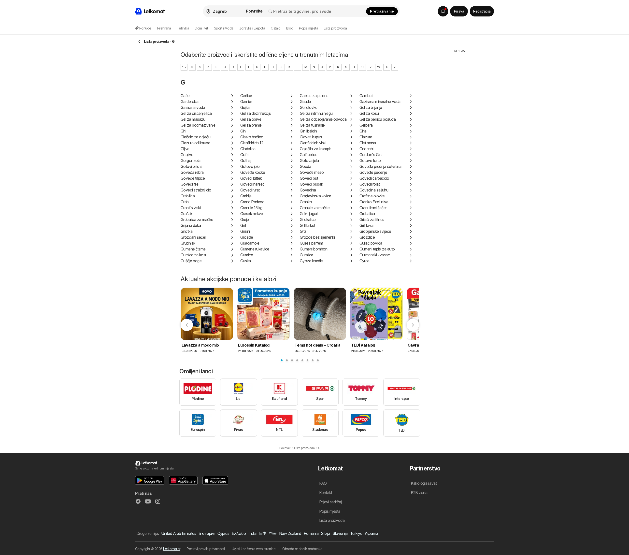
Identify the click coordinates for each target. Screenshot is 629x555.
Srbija (325, 533)
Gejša (245, 107)
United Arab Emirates (178, 533)
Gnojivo (187, 154)
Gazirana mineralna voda (379, 101)
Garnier (246, 101)
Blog (289, 28)
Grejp (244, 219)
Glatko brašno (251, 136)
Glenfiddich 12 (251, 142)
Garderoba (189, 101)
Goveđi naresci (252, 184)
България (207, 533)
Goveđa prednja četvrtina (380, 166)
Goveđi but (309, 178)
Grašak (186, 213)
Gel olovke (308, 107)
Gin (243, 131)
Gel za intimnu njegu (316, 113)
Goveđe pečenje (373, 172)
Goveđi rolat (369, 184)
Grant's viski (190, 207)
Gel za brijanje (370, 107)
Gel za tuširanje (312, 125)
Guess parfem (311, 243)
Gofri (244, 154)
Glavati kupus (311, 136)
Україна (371, 533)
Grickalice (308, 219)
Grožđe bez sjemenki (317, 237)
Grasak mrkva (251, 213)
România (311, 533)
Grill (243, 225)
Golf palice (308, 154)
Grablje (246, 195)
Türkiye (356, 533)
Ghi (183, 131)
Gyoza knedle (311, 260)
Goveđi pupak (311, 184)
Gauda (305, 101)
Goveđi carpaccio (374, 178)
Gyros (364, 260)
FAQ (323, 483)
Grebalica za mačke (197, 219)
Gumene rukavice (254, 249)
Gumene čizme (193, 249)
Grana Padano (252, 201)
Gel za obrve (250, 119)
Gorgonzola (190, 160)
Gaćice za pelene (314, 95)
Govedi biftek (251, 178)
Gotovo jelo (250, 166)
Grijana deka (191, 225)
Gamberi (366, 95)
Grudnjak (188, 243)
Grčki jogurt (309, 213)
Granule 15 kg (251, 207)
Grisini (245, 231)
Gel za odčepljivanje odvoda (323, 119)
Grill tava (366, 225)
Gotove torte (370, 160)
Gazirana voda (193, 107)
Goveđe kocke (252, 172)
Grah (185, 201)
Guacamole (249, 243)
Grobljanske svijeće (375, 231)
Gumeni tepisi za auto (377, 249)
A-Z (184, 67)
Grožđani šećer (193, 237)
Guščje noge (191, 260)
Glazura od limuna (195, 142)
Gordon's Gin (370, 154)
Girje (363, 131)
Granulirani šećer (373, 207)
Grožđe (246, 237)
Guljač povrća (370, 243)
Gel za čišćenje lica (196, 113)
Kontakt (325, 492)
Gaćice (246, 95)
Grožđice (367, 237)
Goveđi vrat (250, 190)
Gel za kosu (369, 113)
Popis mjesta (308, 28)
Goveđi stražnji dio (196, 190)
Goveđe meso (312, 172)
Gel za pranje (251, 125)
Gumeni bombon (313, 249)
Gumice (246, 254)
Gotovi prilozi (191, 166)
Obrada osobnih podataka (302, 549)
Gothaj (245, 160)
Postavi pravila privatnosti (206, 549)
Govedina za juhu (373, 190)
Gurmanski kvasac (374, 254)
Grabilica (188, 195)
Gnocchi (366, 148)
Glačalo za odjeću (195, 136)
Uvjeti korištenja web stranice (254, 549)
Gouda (305, 166)
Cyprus (223, 533)
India (252, 533)
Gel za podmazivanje (198, 125)
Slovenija (339, 533)
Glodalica (248, 148)
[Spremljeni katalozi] (443, 11)
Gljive (185, 148)
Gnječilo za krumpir (315, 148)
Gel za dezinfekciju (255, 113)
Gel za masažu (193, 119)
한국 (273, 533)
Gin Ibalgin (308, 131)
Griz (303, 231)
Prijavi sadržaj (330, 501)
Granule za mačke (315, 207)
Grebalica (367, 213)
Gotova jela (309, 160)
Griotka (186, 231)
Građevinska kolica (315, 195)
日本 (263, 533)
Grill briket (307, 225)
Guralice (306, 254)
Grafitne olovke (372, 195)
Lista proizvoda (335, 28)
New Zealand (290, 533)
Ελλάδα (239, 533)
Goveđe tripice (193, 178)
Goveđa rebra (192, 172)
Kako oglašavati (424, 483)
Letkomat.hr (171, 549)
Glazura (365, 136)
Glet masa (367, 142)
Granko (306, 201)
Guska (245, 260)
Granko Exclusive (373, 201)
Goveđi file (189, 184)
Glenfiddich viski (313, 142)
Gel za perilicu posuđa (377, 119)
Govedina (308, 190)
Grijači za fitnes (371, 219)
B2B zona (419, 492)
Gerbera (366, 125)
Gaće (185, 95)
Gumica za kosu (194, 254)
